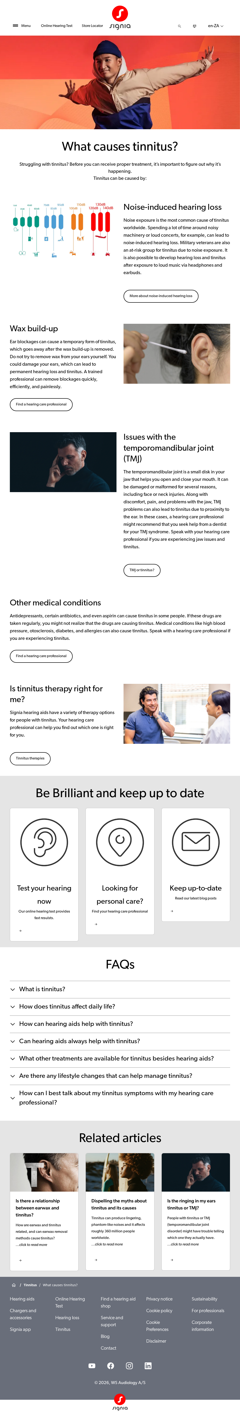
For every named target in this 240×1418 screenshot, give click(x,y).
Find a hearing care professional (41, 404)
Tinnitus (62, 1329)
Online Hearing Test (56, 26)
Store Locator (92, 26)
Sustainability (204, 1299)
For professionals (208, 1311)
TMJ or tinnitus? (142, 570)
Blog (105, 1336)
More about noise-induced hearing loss (161, 296)
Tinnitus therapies (30, 758)
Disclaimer (156, 1341)
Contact (108, 1348)
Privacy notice (159, 1299)
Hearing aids (22, 1299)
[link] (44, 874)
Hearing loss (67, 1318)
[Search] (179, 26)
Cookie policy (159, 1311)
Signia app (20, 1329)
